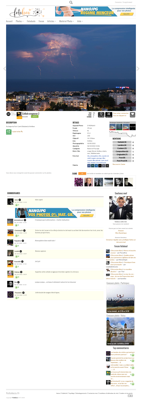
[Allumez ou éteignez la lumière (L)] (101, 114)
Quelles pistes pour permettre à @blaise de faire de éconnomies (121, 257)
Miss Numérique (121, 233)
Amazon (121, 231)
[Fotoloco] (27, 12)
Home (58, 393)
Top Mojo (71, 393)
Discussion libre (116, 250)
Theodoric (18, 293)
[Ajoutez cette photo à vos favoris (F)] (132, 114)
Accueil (9, 21)
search (71, 2)
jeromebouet (18, 220)
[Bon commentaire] (16, 205)
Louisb (17, 251)
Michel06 (25, 116)
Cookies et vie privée (126, 393)
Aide (78, 21)
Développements (81, 393)
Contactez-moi (92, 393)
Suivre (35, 116)
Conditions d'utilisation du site (108, 393)
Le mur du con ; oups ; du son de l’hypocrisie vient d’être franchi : (120, 276)
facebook (131, 396)
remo (16, 200)
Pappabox (17, 241)
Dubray (17, 272)
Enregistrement (127, 2)
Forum (41, 21)
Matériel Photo (65, 21)
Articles (50, 21)
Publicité (64, 393)
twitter (129, 396)
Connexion (118, 2)
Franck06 (17, 261)
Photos (18, 21)
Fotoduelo (31, 21)
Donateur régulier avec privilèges (117, 240)
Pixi (15, 282)
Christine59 (19, 230)
